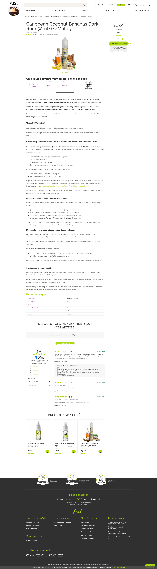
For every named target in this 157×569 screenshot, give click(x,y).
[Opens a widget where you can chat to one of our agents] (150, 566)
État (27, 468)
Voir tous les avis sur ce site (39, 363)
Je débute (120, 5)
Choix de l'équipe (87, 538)
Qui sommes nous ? (33, 522)
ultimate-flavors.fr (33, 540)
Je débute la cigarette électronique (116, 527)
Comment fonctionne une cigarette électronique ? (117, 532)
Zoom (66, 72)
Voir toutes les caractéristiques (65, 92)
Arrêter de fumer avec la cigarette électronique (117, 523)
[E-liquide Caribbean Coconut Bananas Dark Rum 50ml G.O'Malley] (65, 53)
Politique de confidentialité (100, 564)
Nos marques (85, 522)
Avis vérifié (102, 351)
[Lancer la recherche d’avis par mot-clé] (50, 386)
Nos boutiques (31, 528)
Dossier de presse (32, 525)
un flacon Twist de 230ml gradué (73, 186)
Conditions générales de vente (58, 564)
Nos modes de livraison (62, 522)
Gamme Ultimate (87, 528)
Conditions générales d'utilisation (79, 564)
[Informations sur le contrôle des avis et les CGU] (47, 360)
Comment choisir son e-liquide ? (119, 537)
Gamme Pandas (86, 535)
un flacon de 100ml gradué (49, 186)
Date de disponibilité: (33, 456)
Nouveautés (111, 10)
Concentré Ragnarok (88, 525)
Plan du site (58, 525)
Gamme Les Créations (89, 532)
